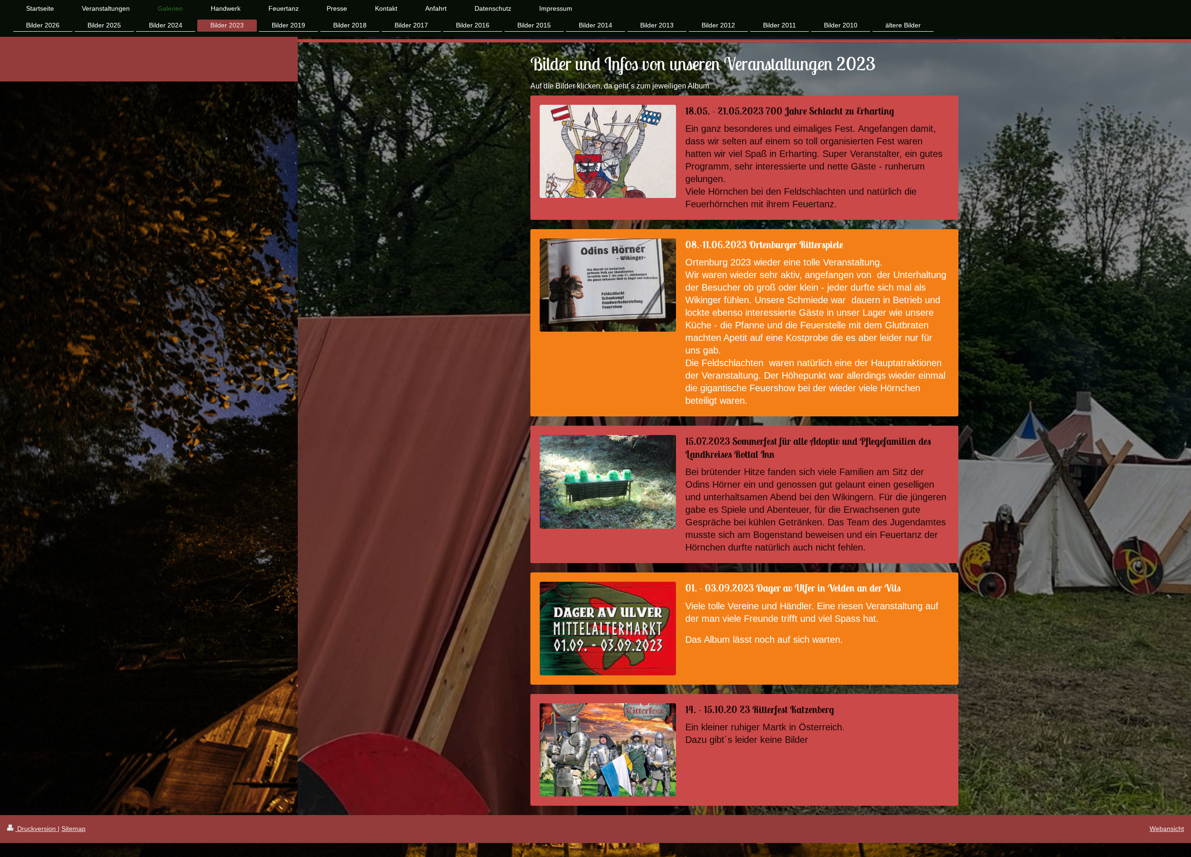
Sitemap (73, 828)
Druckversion (36, 828)
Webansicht (1167, 828)
